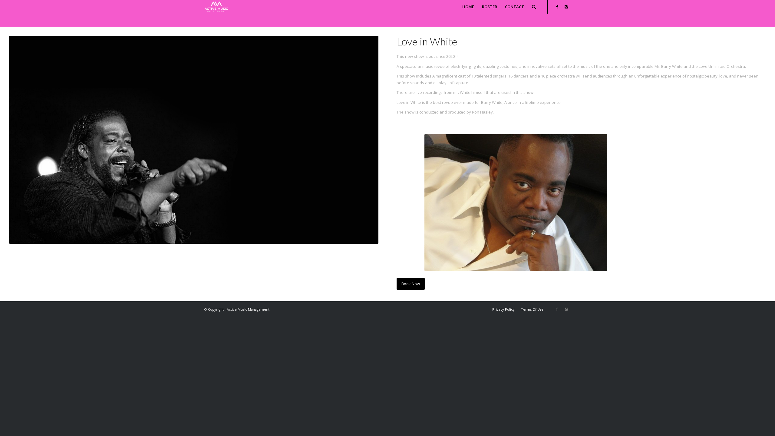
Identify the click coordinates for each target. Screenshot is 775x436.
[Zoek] (534, 7)
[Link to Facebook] (557, 6)
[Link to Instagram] (566, 6)
